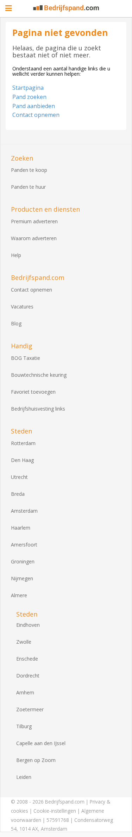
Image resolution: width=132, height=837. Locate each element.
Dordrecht (27, 675)
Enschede (27, 658)
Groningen (22, 561)
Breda (18, 494)
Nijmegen (22, 578)
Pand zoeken (29, 97)
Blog (16, 323)
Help (16, 255)
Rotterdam (23, 443)
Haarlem (20, 527)
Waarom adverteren (34, 238)
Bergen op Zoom (36, 760)
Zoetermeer (30, 709)
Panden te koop (29, 170)
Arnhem (25, 692)
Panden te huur (28, 186)
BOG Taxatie (25, 358)
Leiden (23, 777)
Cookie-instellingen (54, 810)
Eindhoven (28, 624)
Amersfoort (24, 544)
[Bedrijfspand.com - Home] (66, 8)
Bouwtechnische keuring (39, 374)
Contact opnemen (35, 115)
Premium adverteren (34, 221)
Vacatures (22, 306)
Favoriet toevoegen (33, 391)
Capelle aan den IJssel (40, 743)
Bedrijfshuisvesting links (38, 408)
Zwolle (23, 641)
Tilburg (24, 726)
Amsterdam (24, 510)
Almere (19, 595)
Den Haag (22, 460)
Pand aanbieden (33, 106)
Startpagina (28, 88)
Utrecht (19, 477)
